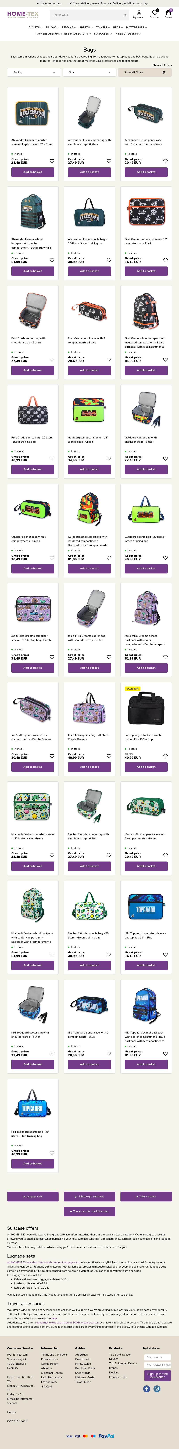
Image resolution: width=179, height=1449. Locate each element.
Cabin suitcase (147, 1196)
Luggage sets (34, 1196)
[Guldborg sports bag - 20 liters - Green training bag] (146, 509)
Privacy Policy (49, 1359)
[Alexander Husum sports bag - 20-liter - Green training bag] (89, 212)
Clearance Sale (118, 1377)
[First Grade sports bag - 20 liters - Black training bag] (32, 410)
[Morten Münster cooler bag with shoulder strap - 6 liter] (89, 807)
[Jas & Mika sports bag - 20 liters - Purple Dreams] (89, 708)
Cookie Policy (49, 1364)
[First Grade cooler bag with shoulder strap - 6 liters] (32, 311)
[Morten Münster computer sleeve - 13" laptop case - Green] (32, 807)
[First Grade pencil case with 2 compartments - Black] (89, 311)
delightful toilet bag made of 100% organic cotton (67, 1323)
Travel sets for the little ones (91, 1211)
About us (46, 1368)
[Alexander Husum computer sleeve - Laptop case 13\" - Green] (32, 113)
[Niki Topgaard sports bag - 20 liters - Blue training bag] (32, 1104)
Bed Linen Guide (85, 1368)
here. (55, 1318)
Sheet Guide (82, 1373)
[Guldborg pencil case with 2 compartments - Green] (32, 509)
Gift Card (46, 1387)
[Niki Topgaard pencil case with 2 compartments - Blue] (89, 1005)
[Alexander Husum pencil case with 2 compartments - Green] (146, 113)
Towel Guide (83, 1382)
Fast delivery (49, 1382)
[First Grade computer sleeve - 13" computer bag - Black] (146, 212)
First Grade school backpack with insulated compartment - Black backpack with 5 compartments (145, 343)
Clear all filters (162, 65)
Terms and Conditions (54, 1355)
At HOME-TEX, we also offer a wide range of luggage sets (43, 1262)
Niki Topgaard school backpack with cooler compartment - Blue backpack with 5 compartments (145, 1037)
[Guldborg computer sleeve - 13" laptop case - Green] (89, 410)
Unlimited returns (52, 1377)
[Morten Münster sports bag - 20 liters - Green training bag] (89, 906)
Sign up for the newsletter (157, 1375)
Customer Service (52, 1373)
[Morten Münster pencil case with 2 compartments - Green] (146, 807)
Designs (114, 1372)
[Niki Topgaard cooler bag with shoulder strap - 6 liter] (32, 1005)
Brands (113, 1368)
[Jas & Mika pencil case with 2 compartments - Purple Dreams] (32, 708)
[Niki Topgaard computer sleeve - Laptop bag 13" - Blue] (146, 906)
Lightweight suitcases (91, 1196)
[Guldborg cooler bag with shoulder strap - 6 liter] (146, 410)
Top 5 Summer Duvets (123, 1363)
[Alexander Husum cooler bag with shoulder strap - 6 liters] (89, 113)
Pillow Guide (83, 1364)
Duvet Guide (83, 1359)
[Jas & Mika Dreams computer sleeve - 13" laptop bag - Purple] (32, 608)
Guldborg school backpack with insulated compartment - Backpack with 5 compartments (88, 541)
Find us (11, 1412)
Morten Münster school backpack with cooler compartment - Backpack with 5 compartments (32, 938)
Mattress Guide (84, 1377)
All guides (81, 1355)
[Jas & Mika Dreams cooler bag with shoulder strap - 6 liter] (89, 608)
